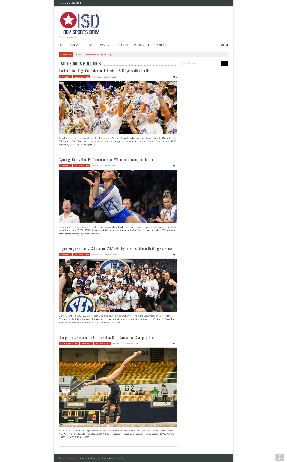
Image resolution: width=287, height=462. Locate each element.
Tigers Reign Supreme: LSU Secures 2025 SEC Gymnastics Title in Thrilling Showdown (116, 248)
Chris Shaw (98, 77)
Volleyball (163, 44)
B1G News (74, 44)
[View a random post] (222, 45)
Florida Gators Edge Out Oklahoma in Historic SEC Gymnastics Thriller (105, 71)
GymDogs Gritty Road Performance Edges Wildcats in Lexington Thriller (106, 159)
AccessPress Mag (116, 457)
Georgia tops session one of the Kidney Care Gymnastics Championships (106, 337)
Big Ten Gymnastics (68, 343)
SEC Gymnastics (82, 76)
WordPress (95, 457)
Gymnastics (123, 44)
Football (89, 44)
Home (61, 44)
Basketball (106, 44)
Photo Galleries (142, 44)
